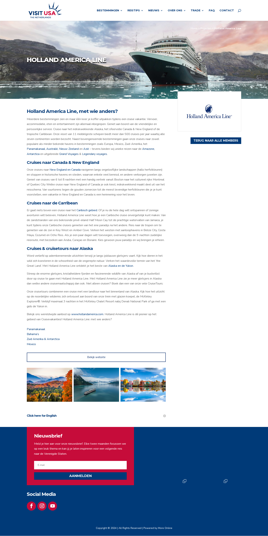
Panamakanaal (36, 149)
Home (194, 28)
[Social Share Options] (153, 472)
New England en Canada (65, 170)
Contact (227, 10)
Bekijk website (96, 357)
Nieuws (153, 10)
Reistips (133, 10)
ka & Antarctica (50, 339)
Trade (195, 10)
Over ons (175, 10)
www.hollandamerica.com (87, 314)
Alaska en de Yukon (120, 266)
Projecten (205, 28)
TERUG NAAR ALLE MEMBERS (215, 140)
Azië (86, 149)
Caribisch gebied (87, 210)
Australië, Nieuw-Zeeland (62, 149)
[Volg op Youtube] (52, 506)
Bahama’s (33, 334)
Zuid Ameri (33, 339)
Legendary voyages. (95, 154)
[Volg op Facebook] (31, 506)
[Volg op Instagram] (41, 506)
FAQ (212, 10)
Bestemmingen (108, 10)
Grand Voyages (69, 154)
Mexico (31, 344)
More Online (165, 528)
